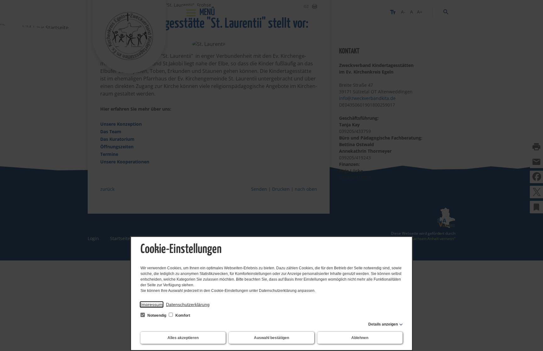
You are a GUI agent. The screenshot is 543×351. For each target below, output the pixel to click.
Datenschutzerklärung (188, 304)
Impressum (151, 304)
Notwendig (156, 315)
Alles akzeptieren (183, 338)
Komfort (182, 315)
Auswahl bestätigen (271, 338)
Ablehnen (359, 338)
